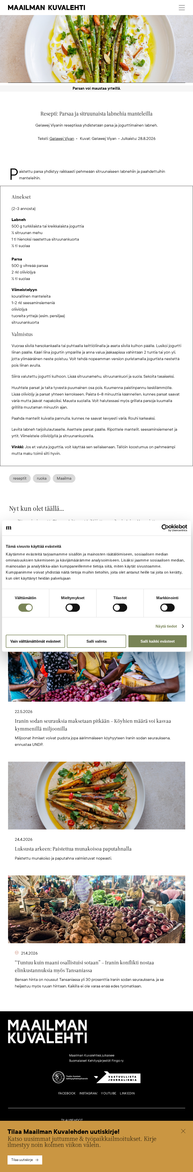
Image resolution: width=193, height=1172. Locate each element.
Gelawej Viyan (62, 138)
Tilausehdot (72, 1120)
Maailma (64, 478)
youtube (108, 1093)
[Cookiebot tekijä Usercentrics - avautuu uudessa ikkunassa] (165, 528)
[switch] (73, 607)
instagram (88, 1093)
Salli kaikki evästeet (157, 641)
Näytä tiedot (166, 626)
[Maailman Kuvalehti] (47, 1042)
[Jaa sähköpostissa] (120, 160)
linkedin (127, 1093)
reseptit (20, 478)
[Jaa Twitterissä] (72, 160)
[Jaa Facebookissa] (104, 160)
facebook (67, 1093)
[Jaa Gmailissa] (88, 160)
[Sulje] (183, 1132)
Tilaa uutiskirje (22, 1159)
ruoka (41, 478)
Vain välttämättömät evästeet (35, 641)
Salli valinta (96, 641)
